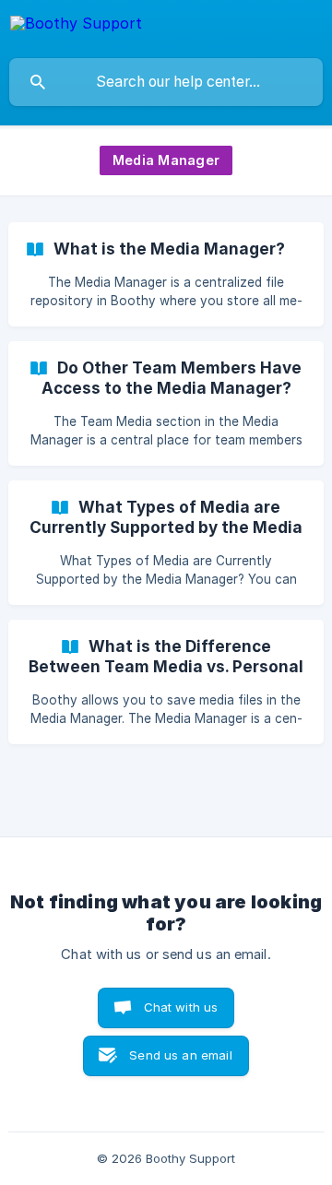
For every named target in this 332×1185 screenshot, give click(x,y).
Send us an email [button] (180, 1055)
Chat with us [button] (181, 1007)
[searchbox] (166, 82)
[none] (76, 26)
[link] (166, 274)
